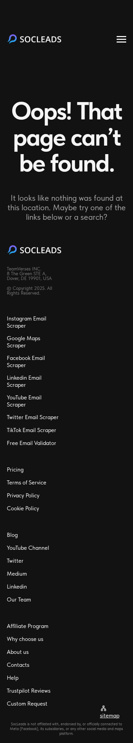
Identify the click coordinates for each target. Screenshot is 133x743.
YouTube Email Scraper (24, 401)
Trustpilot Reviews (28, 690)
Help (12, 677)
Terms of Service (26, 482)
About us (18, 651)
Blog (12, 534)
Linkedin (17, 586)
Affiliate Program (27, 626)
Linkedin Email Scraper (24, 381)
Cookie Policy (23, 508)
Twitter (15, 560)
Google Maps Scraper (23, 342)
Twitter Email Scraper (33, 417)
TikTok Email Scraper (31, 430)
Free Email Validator (31, 443)
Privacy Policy (23, 495)
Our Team (19, 599)
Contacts (18, 664)
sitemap (109, 715)
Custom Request (27, 703)
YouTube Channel (28, 547)
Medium (17, 573)
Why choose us (25, 638)
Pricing (15, 469)
